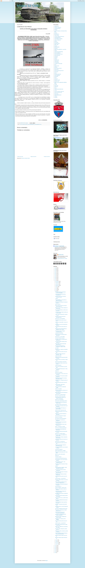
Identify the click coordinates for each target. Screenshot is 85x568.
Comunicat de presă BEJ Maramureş (61, 458)
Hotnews (55, 58)
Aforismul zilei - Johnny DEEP (60, 336)
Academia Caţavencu (57, 27)
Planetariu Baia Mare (57, 74)
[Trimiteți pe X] (32, 123)
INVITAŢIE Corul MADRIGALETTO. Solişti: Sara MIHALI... (60, 515)
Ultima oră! (57, 455)
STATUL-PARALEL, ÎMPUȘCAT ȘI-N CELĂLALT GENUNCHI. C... (61, 482)
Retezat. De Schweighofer (59, 399)
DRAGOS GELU (61, 254)
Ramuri (55, 77)
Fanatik (55, 50)
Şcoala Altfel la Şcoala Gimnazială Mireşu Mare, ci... (60, 344)
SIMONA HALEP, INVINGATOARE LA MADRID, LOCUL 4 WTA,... (61, 329)
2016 (55, 545)
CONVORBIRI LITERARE (58, 38)
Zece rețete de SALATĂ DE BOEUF (60, 418)
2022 (55, 273)
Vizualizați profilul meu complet (62, 258)
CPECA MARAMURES (31, 124)
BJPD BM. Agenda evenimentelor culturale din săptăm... (60, 292)
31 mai (21, 124)
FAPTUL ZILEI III (57, 304)
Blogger (46, 560)
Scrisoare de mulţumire (59, 449)
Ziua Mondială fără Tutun (37, 124)
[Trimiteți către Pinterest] (34, 123)
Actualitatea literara (57, 28)
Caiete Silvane (56, 35)
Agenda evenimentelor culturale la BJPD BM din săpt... (60, 445)
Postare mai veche (47, 156)
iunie (56, 289)
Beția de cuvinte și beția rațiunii (60, 454)
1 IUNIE (56, 298)
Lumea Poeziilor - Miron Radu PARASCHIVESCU (60, 385)
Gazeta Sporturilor (57, 55)
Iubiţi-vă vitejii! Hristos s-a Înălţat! (60, 450)
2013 (55, 549)
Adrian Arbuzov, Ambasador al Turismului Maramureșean (60, 512)
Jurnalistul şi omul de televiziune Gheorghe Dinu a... (60, 317)
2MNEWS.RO (56, 26)
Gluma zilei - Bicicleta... (59, 417)
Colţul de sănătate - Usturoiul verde (60, 487)
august (56, 286)
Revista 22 (56, 78)
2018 (55, 278)
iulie (56, 288)
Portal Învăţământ (57, 75)
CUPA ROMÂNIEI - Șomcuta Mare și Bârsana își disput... (60, 300)
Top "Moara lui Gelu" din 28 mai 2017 (61, 404)
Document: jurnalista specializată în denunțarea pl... (60, 422)
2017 (55, 280)
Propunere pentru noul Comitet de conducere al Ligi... (60, 297)
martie (56, 541)
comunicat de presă (24, 124)
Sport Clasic (56, 85)
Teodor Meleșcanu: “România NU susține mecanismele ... (60, 398)
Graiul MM (56, 56)
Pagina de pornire (33, 156)
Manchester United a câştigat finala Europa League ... (60, 517)
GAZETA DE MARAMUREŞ (58, 51)
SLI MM (55, 84)
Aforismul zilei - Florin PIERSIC (60, 318)
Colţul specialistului (58, 365)
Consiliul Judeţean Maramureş (59, 36)
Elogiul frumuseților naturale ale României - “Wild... (60, 354)
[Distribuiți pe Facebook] (33, 123)
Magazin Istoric (56, 65)
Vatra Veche (56, 93)
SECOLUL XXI (56, 81)
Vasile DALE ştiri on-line (58, 92)
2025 (55, 269)
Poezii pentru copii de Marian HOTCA (61, 400)
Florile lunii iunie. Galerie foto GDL (60, 410)
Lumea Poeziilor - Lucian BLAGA (60, 478)
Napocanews (56, 69)
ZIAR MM (55, 97)
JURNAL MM (56, 61)
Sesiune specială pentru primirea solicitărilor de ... (60, 294)
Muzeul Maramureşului (58, 68)
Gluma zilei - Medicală (58, 372)
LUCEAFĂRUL (56, 62)
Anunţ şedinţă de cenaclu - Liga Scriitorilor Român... (60, 462)
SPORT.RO (56, 86)
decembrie (57, 281)
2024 (55, 270)
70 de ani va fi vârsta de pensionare (60, 427)
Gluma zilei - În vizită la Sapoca (60, 433)
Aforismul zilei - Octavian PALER (60, 394)
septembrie (57, 285)
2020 (55, 276)
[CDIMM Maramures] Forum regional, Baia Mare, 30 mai (61, 378)
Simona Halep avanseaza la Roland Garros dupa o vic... (61, 306)
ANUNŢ (56, 466)
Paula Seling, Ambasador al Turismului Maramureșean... (61, 472)
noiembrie (57, 282)
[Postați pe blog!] (31, 123)
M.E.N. (55, 64)
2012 (55, 551)
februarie (56, 542)
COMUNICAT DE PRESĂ (59, 333)
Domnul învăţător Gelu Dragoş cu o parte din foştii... (60, 408)
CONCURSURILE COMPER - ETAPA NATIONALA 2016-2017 (61, 468)
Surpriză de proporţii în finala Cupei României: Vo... (60, 424)
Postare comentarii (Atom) (26, 158)
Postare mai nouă (20, 156)
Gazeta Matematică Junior (58, 54)
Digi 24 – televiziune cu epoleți (60, 426)
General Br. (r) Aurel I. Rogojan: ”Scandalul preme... (60, 331)
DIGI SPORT (56, 42)
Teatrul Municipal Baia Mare (58, 89)
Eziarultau (56, 48)
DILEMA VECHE (57, 43)
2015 (55, 547)
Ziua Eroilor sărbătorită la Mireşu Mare (61, 508)
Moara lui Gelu (28, 6)
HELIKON (55, 57)
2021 (55, 274)
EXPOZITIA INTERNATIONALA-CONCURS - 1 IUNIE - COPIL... (60, 346)
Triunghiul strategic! (58, 456)
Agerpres (55, 29)
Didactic (55, 41)
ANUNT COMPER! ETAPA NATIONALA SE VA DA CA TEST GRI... (61, 533)
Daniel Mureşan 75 (58, 486)
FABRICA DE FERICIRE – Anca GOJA (60, 49)
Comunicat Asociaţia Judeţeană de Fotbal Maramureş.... (60, 491)
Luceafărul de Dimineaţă (58, 63)
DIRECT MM (56, 44)
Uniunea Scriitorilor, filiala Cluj (59, 91)
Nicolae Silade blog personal (58, 70)
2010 (55, 552)
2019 (55, 277)
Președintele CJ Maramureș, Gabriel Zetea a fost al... (61, 510)
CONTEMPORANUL (57, 37)
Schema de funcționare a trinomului (60, 361)
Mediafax (55, 67)
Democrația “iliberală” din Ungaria (60, 415)
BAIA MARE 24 (56, 34)
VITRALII (55, 96)
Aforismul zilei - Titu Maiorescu (60, 441)
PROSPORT (56, 76)
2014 (55, 548)
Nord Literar (56, 71)
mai (56, 290)
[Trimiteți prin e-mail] (30, 123)
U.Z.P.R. (55, 90)
